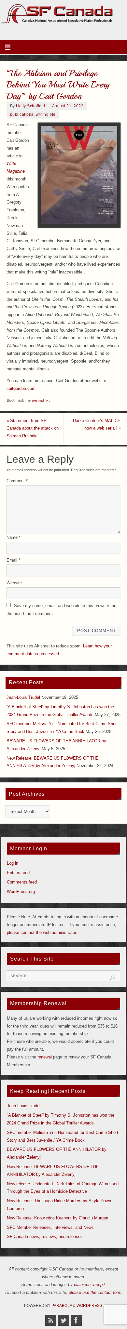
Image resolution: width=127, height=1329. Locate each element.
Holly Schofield (30, 106)
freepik (99, 1284)
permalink (40, 400)
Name (14, 537)
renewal (44, 1057)
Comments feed (22, 882)
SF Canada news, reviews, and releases (45, 1236)
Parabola (61, 1305)
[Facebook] (76, 1320)
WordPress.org (21, 891)
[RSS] (50, 1320)
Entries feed (18, 872)
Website (14, 583)
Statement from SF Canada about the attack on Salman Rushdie (33, 429)
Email (13, 560)
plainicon (82, 1284)
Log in (12, 863)
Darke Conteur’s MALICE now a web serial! (96, 425)
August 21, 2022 (68, 106)
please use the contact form (95, 1292)
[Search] (112, 978)
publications (22, 114)
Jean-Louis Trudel (23, 697)
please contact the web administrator (41, 932)
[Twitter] (63, 1320)
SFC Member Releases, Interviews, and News (50, 1227)
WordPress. (90, 1305)
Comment (17, 481)
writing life (46, 114)
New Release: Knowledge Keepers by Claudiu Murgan (57, 1218)
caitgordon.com (21, 388)
